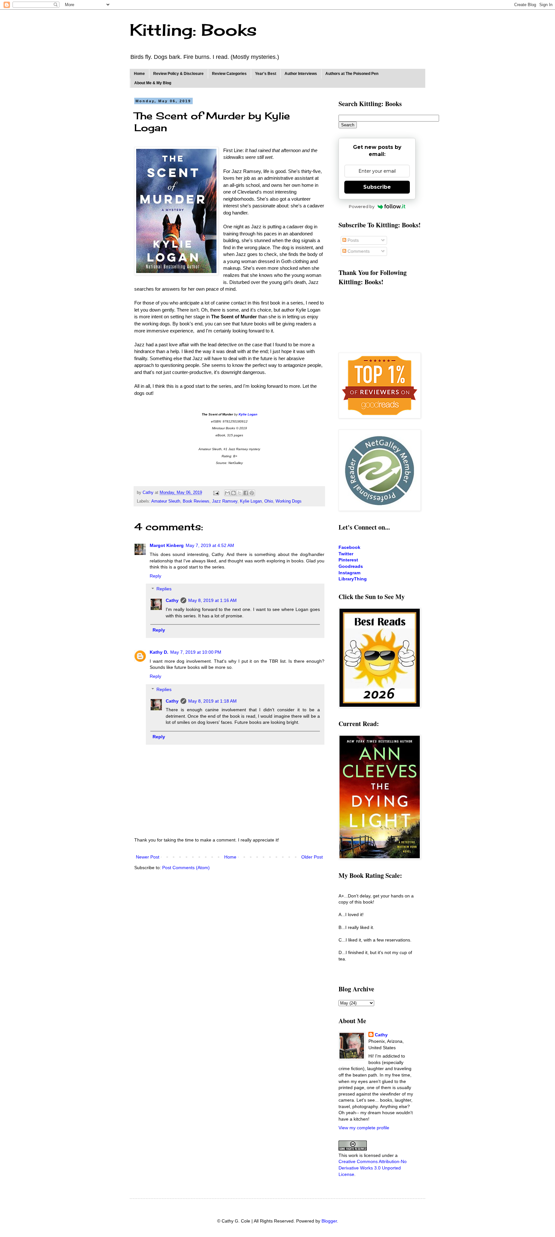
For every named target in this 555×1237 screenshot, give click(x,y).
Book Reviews (196, 501)
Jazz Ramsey (224, 501)
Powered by (361, 206)
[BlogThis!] (233, 493)
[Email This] (227, 493)
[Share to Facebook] (245, 493)
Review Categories (229, 73)
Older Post (312, 857)
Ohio (268, 501)
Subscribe (377, 187)
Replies (164, 589)
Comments (358, 251)
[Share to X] (239, 493)
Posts (352, 240)
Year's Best (265, 73)
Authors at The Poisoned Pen (351, 73)
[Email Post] (215, 492)
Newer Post (147, 857)
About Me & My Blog (152, 83)
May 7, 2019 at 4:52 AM (210, 545)
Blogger (329, 1220)
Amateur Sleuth (165, 501)
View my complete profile (364, 1127)
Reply (155, 575)
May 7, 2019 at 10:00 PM (195, 652)
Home (139, 73)
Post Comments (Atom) (186, 867)
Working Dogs (289, 501)
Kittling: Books (193, 30)
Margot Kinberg (167, 545)
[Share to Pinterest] (252, 493)
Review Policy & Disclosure (178, 73)
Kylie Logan (251, 501)
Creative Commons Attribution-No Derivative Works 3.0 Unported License (373, 1168)
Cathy (172, 600)
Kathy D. (159, 652)
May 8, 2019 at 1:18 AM (212, 701)
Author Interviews (301, 73)
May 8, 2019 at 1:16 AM (212, 600)
